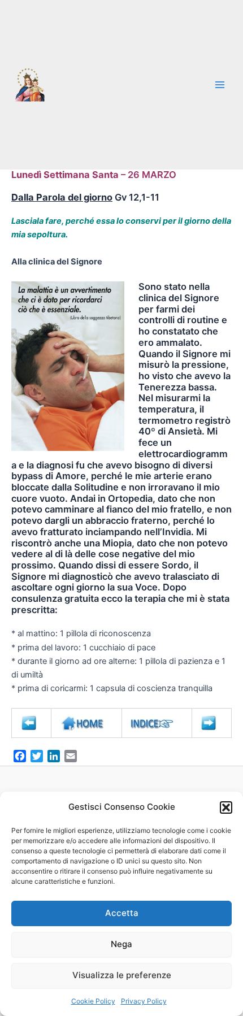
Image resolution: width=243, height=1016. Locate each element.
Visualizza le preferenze (121, 975)
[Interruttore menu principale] (220, 85)
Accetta (121, 913)
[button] (226, 807)
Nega (121, 944)
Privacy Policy (144, 1001)
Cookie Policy (93, 1001)
